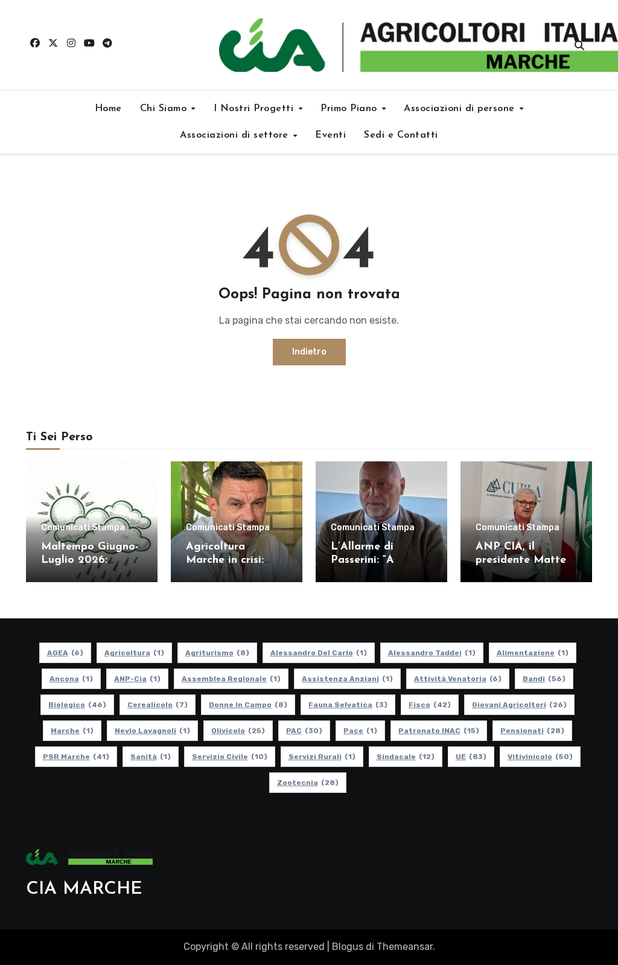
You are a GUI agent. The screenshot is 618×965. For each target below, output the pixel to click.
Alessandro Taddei (432, 653)
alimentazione (533, 653)
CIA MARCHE (84, 889)
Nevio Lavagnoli (152, 730)
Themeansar (405, 946)
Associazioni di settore (235, 135)
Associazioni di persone (461, 109)
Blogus (347, 946)
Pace (360, 730)
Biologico (77, 705)
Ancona (71, 679)
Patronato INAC (438, 730)
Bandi (544, 679)
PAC (304, 730)
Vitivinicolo (540, 756)
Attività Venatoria (458, 679)
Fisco (430, 705)
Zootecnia (308, 782)
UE (471, 756)
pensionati (532, 730)
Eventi (330, 135)
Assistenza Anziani (347, 679)
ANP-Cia (137, 679)
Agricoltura (134, 653)
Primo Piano (350, 109)
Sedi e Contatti (401, 135)
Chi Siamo (165, 109)
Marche (72, 730)
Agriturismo (217, 653)
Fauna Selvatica (347, 705)
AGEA (65, 653)
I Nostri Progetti (255, 109)
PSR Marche (76, 756)
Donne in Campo (248, 705)
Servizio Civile (229, 756)
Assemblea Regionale (231, 679)
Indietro (309, 352)
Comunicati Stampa (83, 528)
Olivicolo (238, 730)
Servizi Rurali (321, 756)
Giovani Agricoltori (519, 705)
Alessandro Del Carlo (318, 653)
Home (108, 109)
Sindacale (406, 756)
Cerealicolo (157, 705)
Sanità (150, 756)
